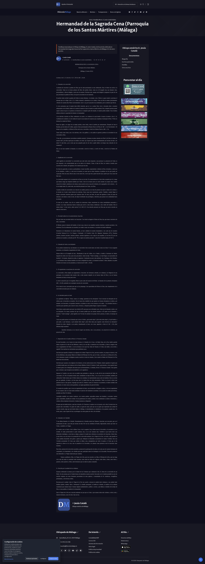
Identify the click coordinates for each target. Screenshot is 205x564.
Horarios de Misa (126, 538)
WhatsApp (124, 543)
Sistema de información (96, 543)
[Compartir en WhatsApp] (95, 60)
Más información (8, 559)
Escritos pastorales (128, 62)
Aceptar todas (53, 558)
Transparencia (102, 12)
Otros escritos (126, 67)
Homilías (124, 65)
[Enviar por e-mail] (100, 60)
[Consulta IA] (201, 560)
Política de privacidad (95, 549)
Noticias (92, 12)
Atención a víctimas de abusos (126, 4)
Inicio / (91, 20)
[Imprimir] (102, 60)
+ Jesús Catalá (66, 57)
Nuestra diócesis (82, 12)
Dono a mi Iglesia (115, 12)
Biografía (125, 59)
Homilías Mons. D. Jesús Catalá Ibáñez (104, 20)
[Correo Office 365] (129, 12)
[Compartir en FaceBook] (97, 60)
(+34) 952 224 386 (64, 542)
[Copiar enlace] (105, 60)
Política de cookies (94, 552)
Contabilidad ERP (94, 538)
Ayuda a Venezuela (67, 4)
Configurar (43, 558)
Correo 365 (92, 541)
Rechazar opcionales (31, 558)
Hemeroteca (124, 541)
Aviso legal (92, 546)
